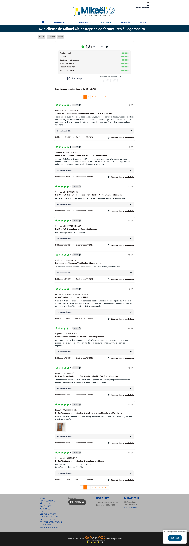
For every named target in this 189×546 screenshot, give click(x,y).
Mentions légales (48, 514)
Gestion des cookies (49, 527)
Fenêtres (51, 37)
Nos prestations (61, 22)
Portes (41, 37)
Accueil (43, 22)
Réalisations (84, 22)
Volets (60, 37)
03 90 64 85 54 (131, 508)
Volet (119, 539)
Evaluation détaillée (64, 131)
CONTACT (175, 538)
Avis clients (106, 22)
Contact (143, 22)
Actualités (125, 22)
